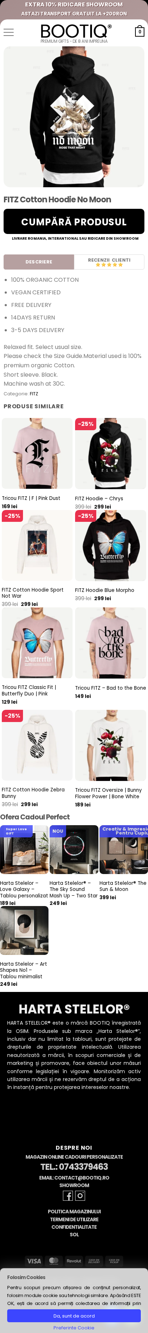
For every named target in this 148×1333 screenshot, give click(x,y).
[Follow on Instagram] (80, 1196)
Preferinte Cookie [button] (74, 1327)
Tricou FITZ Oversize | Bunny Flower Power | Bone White (108, 793)
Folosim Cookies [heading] (26, 1277)
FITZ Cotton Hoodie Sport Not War (33, 593)
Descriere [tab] (39, 262)
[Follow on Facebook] (68, 1196)
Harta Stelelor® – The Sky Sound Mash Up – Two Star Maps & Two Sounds (74, 896)
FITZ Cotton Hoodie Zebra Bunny (33, 793)
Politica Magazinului (74, 1211)
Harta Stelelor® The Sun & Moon (123, 886)
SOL (74, 1234)
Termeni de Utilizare (74, 1219)
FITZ (34, 394)
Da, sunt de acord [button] (74, 1316)
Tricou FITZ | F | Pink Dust (31, 498)
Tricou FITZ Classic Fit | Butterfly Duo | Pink (29, 690)
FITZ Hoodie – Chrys (99, 499)
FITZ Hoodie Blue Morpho (104, 590)
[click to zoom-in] (74, 116)
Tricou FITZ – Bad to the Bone (110, 688)
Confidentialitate (74, 1227)
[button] (9, 32)
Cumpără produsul (73, 222)
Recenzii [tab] (99, 260)
